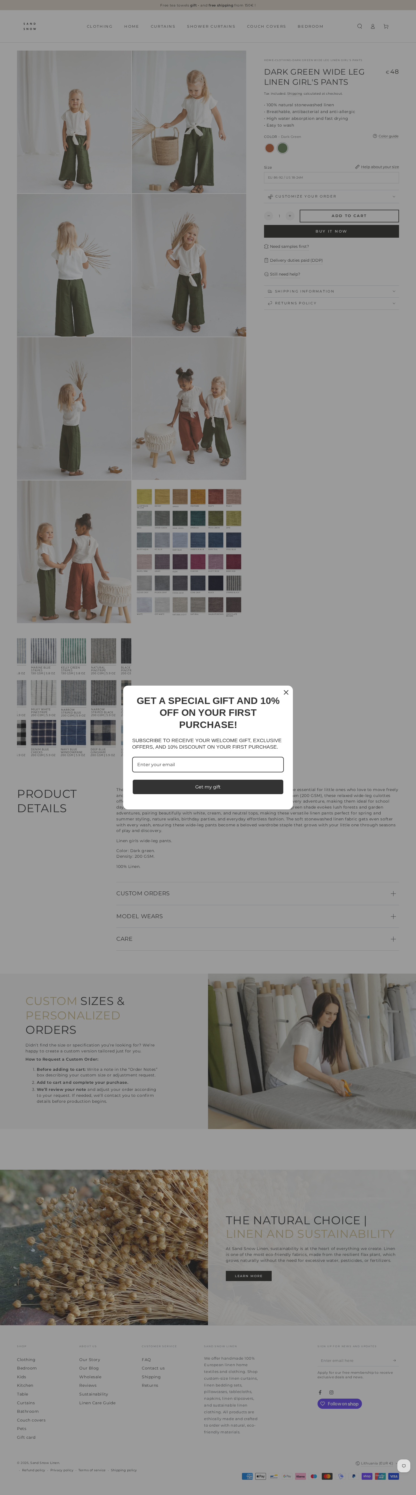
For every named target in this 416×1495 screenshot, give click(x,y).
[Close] (286, 692)
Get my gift (208, 787)
